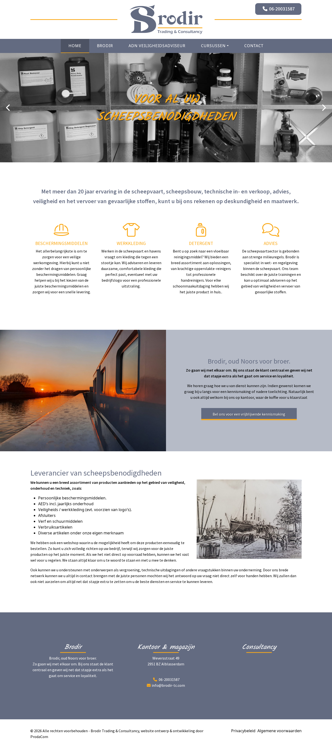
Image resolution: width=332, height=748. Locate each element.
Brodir (105, 45)
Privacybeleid (243, 730)
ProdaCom (39, 736)
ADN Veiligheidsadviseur (157, 45)
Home (75, 45)
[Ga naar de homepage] (166, 19)
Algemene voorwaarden (279, 730)
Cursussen (213, 45)
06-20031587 (282, 9)
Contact (253, 45)
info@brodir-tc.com (168, 685)
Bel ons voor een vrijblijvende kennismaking (249, 414)
